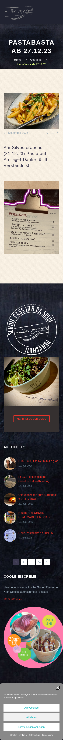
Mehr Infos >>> (13, 599)
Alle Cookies (31, 707)
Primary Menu (56, 12)
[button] (57, 687)
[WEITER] (47, 562)
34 (39, 562)
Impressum (47, 735)
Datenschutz (34, 735)
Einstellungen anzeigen (31, 726)
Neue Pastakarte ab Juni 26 (35, 532)
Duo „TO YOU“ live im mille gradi (38, 461)
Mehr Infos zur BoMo (31, 418)
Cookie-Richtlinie (18, 735)
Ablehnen (31, 717)
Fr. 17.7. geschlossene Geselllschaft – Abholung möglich (33, 481)
